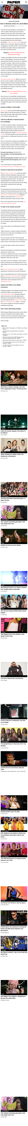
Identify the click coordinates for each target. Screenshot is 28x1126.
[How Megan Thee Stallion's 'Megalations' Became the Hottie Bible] (14, 986)
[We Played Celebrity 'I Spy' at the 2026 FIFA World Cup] (14, 942)
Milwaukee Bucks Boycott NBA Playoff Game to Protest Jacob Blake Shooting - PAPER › (13, 338)
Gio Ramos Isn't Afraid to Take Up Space (13, 903)
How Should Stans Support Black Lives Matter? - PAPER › (14, 331)
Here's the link (4, 110)
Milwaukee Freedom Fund (9, 173)
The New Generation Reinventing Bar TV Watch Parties (13, 499)
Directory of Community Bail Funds (9, 194)
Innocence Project (19, 299)
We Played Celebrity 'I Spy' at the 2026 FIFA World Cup (14, 953)
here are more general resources (11, 269)
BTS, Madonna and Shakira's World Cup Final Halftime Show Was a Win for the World (13, 835)
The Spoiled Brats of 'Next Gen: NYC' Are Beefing (13, 744)
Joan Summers (5, 747)
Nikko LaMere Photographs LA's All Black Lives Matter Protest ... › (15, 328)
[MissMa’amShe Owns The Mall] (14, 802)
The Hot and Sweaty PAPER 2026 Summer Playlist (13, 611)
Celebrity (3, 924)
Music (2, 543)
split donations (19, 196)
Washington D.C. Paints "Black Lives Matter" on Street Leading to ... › (15, 334)
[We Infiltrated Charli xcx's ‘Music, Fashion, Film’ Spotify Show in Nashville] (14, 577)
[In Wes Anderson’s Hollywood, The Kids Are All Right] (14, 711)
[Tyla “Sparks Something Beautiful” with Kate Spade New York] (14, 512)
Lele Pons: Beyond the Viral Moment (12, 678)
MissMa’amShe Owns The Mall (10, 811)
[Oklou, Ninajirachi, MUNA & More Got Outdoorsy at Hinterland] (14, 444)
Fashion (3, 632)
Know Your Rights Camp (9, 301)
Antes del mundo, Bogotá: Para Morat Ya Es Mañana (13, 432)
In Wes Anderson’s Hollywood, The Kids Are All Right (13, 721)
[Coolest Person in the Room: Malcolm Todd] (14, 758)
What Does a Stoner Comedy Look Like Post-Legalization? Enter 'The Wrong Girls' (14, 388)
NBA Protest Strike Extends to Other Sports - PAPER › (15, 340)
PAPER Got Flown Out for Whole (11, 545)
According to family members (8, 79)
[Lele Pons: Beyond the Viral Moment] (14, 668)
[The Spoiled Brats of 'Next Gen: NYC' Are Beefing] (14, 734)
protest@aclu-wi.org (6, 281)
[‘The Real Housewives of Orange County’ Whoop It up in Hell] (14, 848)
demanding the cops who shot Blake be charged (13, 166)
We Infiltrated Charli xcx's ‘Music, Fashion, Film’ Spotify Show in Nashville (14, 588)
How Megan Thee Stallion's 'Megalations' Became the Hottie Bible (13, 997)
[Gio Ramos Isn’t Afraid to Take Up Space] (14, 893)
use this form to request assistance (12, 276)
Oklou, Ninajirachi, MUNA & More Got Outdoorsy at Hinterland (12, 455)
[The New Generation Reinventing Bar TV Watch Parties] (14, 488)
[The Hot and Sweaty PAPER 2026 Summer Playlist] (14, 601)
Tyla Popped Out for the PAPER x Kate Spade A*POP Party (12, 635)
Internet (3, 676)
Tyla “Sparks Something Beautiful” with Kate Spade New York (13, 522)
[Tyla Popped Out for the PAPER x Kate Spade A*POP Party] (14, 624)
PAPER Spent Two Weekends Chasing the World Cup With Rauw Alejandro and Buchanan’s (13, 928)
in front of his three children (14, 42)
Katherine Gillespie (10, 26)
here (20, 301)
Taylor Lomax (5, 390)
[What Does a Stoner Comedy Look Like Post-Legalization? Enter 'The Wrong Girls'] (14, 377)
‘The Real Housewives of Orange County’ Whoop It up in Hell (13, 859)
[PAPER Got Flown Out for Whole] (14, 535)
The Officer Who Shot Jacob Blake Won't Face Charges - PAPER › (13, 346)
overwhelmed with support (7, 294)
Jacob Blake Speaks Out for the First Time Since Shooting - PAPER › (14, 342)
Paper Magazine (5, 932)
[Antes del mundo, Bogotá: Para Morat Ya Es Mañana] (14, 421)
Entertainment (5, 384)
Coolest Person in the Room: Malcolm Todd (12, 768)
